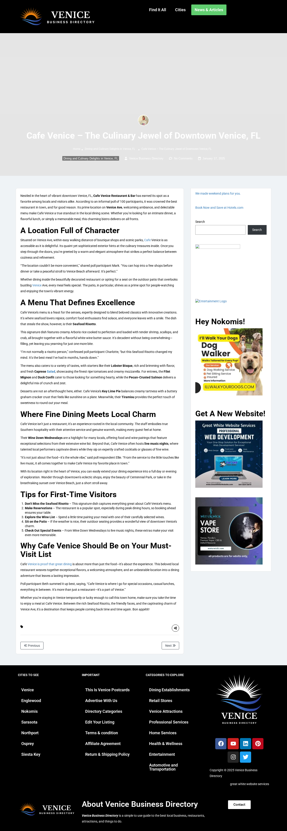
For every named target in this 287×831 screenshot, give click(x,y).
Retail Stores (160, 700)
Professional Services (168, 722)
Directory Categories (103, 711)
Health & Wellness (165, 743)
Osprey (27, 743)
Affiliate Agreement (103, 743)
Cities (180, 9)
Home (76, 148)
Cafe (147, 240)
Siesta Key (30, 754)
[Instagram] (233, 757)
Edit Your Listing (99, 722)
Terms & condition (101, 732)
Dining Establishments (169, 689)
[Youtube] (233, 743)
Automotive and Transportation (163, 767)
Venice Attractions (166, 711)
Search (200, 221)
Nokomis (29, 711)
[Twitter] (245, 757)
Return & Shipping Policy (107, 754)
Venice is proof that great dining (50, 564)
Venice (36, 285)
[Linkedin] (245, 743)
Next (168, 645)
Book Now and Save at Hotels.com (219, 207)
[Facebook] (220, 743)
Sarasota (29, 722)
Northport (30, 732)
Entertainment (162, 754)
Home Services (162, 732)
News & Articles (209, 9)
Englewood (31, 700)
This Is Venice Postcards (107, 689)
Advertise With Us (101, 700)
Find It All (157, 9)
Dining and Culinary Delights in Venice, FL (110, 148)
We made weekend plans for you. (218, 193)
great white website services (249, 784)
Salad (51, 371)
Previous (33, 645)
